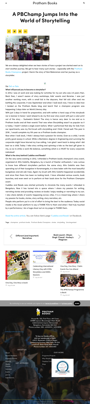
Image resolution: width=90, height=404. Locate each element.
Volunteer (8, 369)
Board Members (11, 355)
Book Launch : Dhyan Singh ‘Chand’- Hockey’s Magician (63, 237)
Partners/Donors (11, 358)
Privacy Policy (51, 401)
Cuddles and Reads (60, 215)
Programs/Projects (48, 355)
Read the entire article (15, 215)
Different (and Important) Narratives (27, 236)
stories (54, 222)
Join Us (7, 375)
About (7, 353)
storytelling (61, 222)
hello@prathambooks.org (14, 331)
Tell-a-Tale (14, 86)
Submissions (9, 377)
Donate (8, 366)
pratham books (24, 222)
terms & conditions (51, 303)
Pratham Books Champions (40, 222)
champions (14, 222)
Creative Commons (49, 361)
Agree (77, 303)
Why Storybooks (47, 358)
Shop (44, 364)
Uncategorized (71, 222)
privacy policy (67, 303)
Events (7, 372)
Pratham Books (45, 2)
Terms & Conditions (40, 401)
